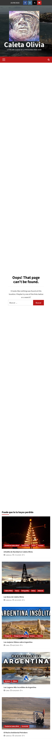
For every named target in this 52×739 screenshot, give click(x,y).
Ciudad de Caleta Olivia (12, 546)
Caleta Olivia (24, 45)
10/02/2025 (17, 736)
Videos (39, 636)
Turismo (40, 546)
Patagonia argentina (20, 636)
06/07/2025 (15, 645)
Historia (40, 591)
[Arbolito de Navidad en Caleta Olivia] (26, 532)
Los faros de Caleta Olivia (14, 597)
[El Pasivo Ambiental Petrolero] (26, 713)
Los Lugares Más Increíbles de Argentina (20, 687)
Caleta (7, 645)
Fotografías (25, 546)
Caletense (9, 555)
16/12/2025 (17, 600)
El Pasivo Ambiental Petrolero (15, 732)
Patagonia (8, 636)
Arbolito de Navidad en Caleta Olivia (18, 552)
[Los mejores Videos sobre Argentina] (26, 623)
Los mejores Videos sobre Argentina (18, 642)
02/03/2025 (15, 691)
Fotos (33, 546)
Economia (25, 726)
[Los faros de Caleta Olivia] (26, 578)
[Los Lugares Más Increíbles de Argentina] (26, 668)
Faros (17, 591)
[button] (4, 60)
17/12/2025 (17, 555)
